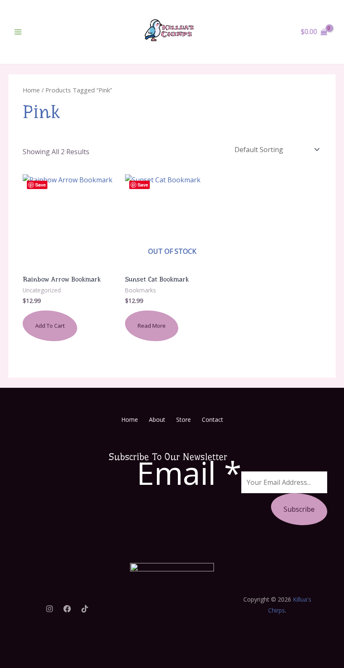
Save (40, 184)
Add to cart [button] (50, 325)
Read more (152, 325)
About (157, 419)
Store (183, 419)
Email (189, 472)
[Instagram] (49, 609)
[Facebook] (67, 609)
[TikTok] (85, 609)
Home (31, 90)
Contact (212, 419)
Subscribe (299, 509)
